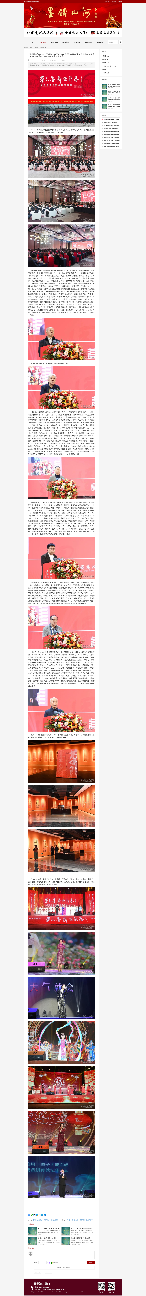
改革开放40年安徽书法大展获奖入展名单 (113, 134)
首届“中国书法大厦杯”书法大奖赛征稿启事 (113, 137)
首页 (33, 42)
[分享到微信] (32, 1215)
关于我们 (114, 1)
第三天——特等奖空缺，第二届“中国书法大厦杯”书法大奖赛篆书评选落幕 (114, 92)
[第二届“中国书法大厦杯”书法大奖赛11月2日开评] (66, 1244)
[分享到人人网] (45, 1215)
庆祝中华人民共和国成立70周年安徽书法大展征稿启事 (116, 146)
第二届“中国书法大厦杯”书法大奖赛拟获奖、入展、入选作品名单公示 (114, 85)
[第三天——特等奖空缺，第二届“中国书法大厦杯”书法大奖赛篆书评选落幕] (32, 1235)
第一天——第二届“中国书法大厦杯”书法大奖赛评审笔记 (114, 105)
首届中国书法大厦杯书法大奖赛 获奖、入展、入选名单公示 (117, 131)
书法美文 (66, 42)
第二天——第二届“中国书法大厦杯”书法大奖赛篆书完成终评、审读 (114, 99)
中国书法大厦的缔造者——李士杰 (111, 119)
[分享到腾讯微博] (42, 1215)
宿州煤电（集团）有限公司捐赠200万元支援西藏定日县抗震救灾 (50, 1220)
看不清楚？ (56, 1262)
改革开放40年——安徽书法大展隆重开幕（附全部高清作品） (117, 143)
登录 (106, 1)
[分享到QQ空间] (37, 1215)
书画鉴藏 (100, 42)
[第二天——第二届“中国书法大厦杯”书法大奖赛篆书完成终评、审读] (66, 1235)
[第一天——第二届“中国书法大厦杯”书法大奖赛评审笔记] (32, 1244)
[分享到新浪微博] (40, 1215)
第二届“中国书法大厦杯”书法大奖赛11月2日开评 (84, 1238)
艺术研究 (104, 69)
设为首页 (120, 1)
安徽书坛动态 (105, 59)
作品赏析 (77, 42)
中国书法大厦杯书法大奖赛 (109, 66)
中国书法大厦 (43, 47)
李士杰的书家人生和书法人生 (110, 122)
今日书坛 (36, 47)
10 (102, 146)
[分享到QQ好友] (34, 1215)
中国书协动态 (105, 56)
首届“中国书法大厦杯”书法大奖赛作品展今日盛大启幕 (116, 140)
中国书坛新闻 (105, 62)
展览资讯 (54, 42)
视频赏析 (88, 42)
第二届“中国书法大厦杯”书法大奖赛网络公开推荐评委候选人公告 (84, 1220)
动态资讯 (43, 42)
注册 (109, 1)
